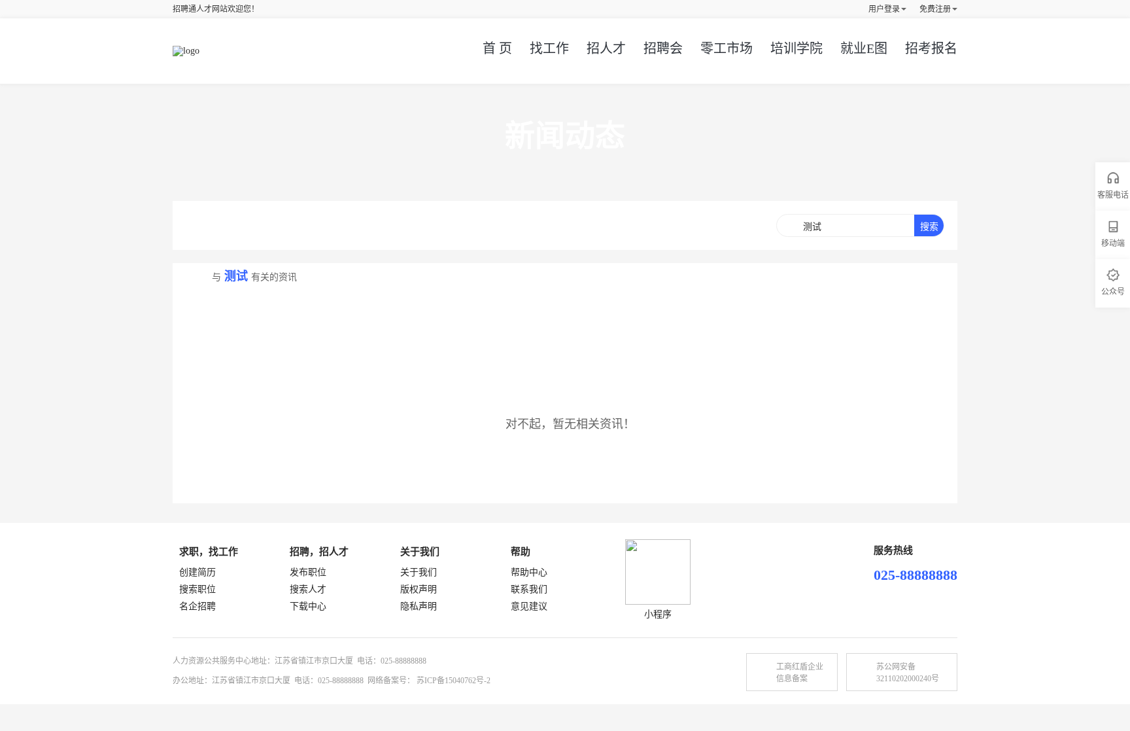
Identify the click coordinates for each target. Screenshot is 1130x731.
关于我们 (418, 572)
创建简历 (197, 572)
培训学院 (796, 48)
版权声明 (418, 589)
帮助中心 (529, 572)
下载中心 (308, 606)
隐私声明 (418, 606)
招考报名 (931, 48)
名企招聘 (197, 606)
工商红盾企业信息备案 (799, 672)
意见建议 (529, 606)
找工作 (549, 48)
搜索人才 (308, 589)
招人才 (606, 48)
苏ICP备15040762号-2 (453, 680)
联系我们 (529, 589)
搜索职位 (197, 589)
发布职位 (308, 572)
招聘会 (663, 48)
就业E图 (863, 48)
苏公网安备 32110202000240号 (907, 672)
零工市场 (726, 48)
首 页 (497, 48)
